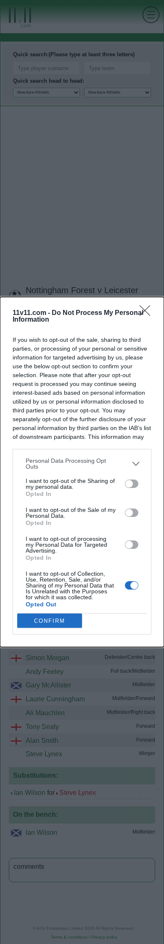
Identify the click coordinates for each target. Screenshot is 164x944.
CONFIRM (49, 621)
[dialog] (82, 472)
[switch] (131, 484)
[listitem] (82, 463)
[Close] (148, 313)
